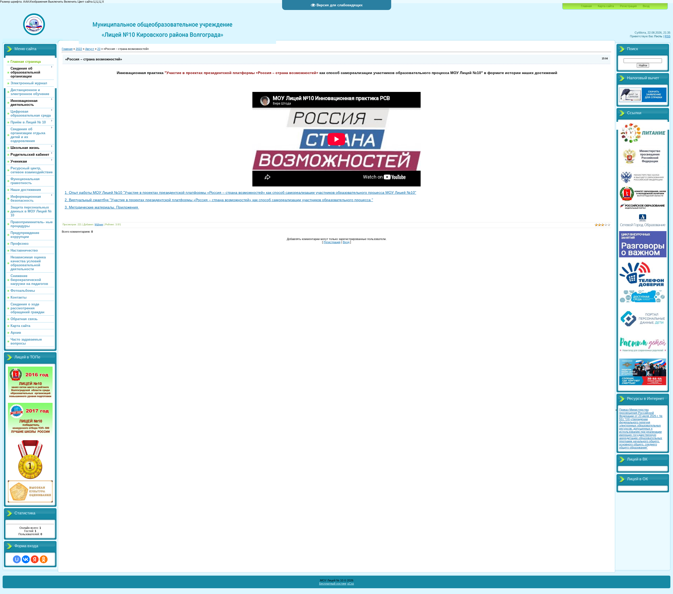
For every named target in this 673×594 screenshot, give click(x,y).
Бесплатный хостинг (332, 583)
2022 (79, 48)
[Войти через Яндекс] (35, 559)
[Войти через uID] (17, 559)
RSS (667, 36)
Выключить (55, 1)
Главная (586, 6)
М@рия (99, 224)
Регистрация (628, 6)
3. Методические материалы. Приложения (102, 207)
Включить (70, 1)
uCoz (350, 583)
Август (89, 48)
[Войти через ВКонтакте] (26, 559)
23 (98, 48)
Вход (646, 6)
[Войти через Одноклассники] (44, 559)
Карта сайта (606, 6)
